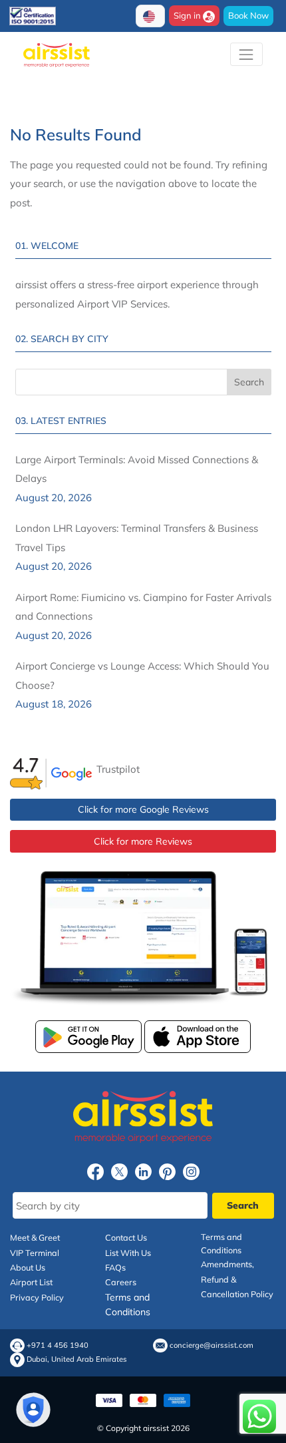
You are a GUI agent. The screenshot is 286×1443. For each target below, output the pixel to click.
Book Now (248, 15)
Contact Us (126, 1237)
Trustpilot (118, 769)
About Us (27, 1267)
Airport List (31, 1282)
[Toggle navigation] (246, 54)
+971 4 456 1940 (57, 1345)
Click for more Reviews (143, 841)
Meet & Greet (35, 1237)
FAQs (115, 1267)
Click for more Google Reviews (143, 809)
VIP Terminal (34, 1252)
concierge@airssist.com (211, 1345)
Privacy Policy (37, 1297)
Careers (120, 1282)
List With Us (128, 1252)
